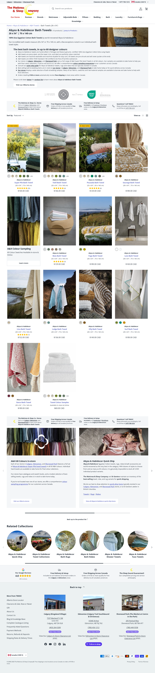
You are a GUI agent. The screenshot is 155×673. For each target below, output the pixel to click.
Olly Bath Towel (95, 329)
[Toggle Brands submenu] (45, 17)
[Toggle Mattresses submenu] (59, 17)
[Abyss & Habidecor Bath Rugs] (65, 541)
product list (39, 80)
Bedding (97, 17)
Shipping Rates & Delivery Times (19, 638)
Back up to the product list (77, 519)
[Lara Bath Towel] (131, 221)
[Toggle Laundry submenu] (124, 17)
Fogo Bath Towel (95, 256)
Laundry (118, 17)
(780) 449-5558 (132, 627)
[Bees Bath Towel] (59, 221)
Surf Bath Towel (131, 329)
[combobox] (88, 8)
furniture (104, 105)
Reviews (28, 17)
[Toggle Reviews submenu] (33, 17)
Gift (8, 608)
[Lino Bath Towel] (23, 294)
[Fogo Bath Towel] (95, 221)
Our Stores (15, 17)
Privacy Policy (131, 662)
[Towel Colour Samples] (59, 367)
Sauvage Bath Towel (131, 182)
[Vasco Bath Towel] (23, 367)
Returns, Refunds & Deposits (18, 634)
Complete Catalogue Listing (17, 623)
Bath (108, 17)
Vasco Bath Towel (23, 402)
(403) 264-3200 (55, 627)
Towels (86, 494)
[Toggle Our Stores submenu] (21, 17)
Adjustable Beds (70, 17)
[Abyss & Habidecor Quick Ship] (17, 541)
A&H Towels (34, 25)
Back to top (76, 587)
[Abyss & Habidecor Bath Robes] (89, 541)
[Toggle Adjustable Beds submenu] (78, 17)
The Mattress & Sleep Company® (24, 662)
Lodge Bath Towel (59, 329)
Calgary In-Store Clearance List (59, 636)
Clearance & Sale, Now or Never (105, 2)
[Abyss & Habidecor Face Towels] (138, 541)
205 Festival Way (132, 621)
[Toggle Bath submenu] (111, 17)
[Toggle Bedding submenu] (102, 17)
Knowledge (76, 21)
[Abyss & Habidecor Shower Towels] (113, 541)
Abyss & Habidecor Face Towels (138, 555)
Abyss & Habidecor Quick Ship (17, 555)
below (29, 80)
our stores (56, 68)
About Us (10, 611)
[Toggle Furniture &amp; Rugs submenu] (143, 17)
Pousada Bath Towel (95, 182)
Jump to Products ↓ (71, 31)
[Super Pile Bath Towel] (23, 147)
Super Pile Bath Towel (24, 182)
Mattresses (53, 17)
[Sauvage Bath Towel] (131, 147)
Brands (40, 17)
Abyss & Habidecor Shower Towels (114, 555)
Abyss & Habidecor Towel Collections (41, 555)
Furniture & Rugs (135, 17)
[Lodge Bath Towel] (59, 294)
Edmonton (38, 61)
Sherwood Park (51, 61)
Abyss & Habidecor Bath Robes (89, 555)
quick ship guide (32, 66)
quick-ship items (116, 484)
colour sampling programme (83, 63)
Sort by (10, 115)
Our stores (22, 70)
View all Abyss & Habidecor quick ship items (101, 501)
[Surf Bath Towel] (131, 294)
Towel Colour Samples (59, 402)
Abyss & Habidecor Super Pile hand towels (29, 466)
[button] (146, 9)
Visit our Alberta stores (25, 85)
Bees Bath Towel (59, 256)
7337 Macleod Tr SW (55, 618)
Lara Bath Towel (131, 256)
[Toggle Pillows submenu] (89, 17)
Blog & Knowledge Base (16, 619)
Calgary (30, 61)
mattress (96, 105)
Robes (98, 494)
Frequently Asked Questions (18, 627)
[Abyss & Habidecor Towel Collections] (41, 541)
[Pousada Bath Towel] (95, 147)
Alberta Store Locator (15, 600)
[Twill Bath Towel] (59, 147)
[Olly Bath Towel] (95, 294)
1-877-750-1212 (124, 2)
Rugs (92, 494)
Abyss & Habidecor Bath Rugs (65, 555)
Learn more (23, 263)
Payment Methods (14, 630)
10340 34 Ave (93, 621)
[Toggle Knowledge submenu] (82, 21)
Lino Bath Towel (23, 329)
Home (9, 25)
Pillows (85, 17)
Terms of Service (143, 662)
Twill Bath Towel (60, 182)
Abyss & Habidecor (20, 25)
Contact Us (11, 615)
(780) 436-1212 (93, 627)
